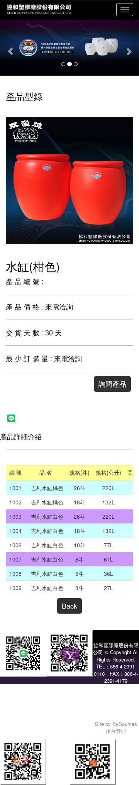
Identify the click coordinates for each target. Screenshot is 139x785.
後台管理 (116, 730)
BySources (124, 723)
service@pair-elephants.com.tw (116, 713)
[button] (10, 47)
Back (69, 606)
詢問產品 (112, 384)
